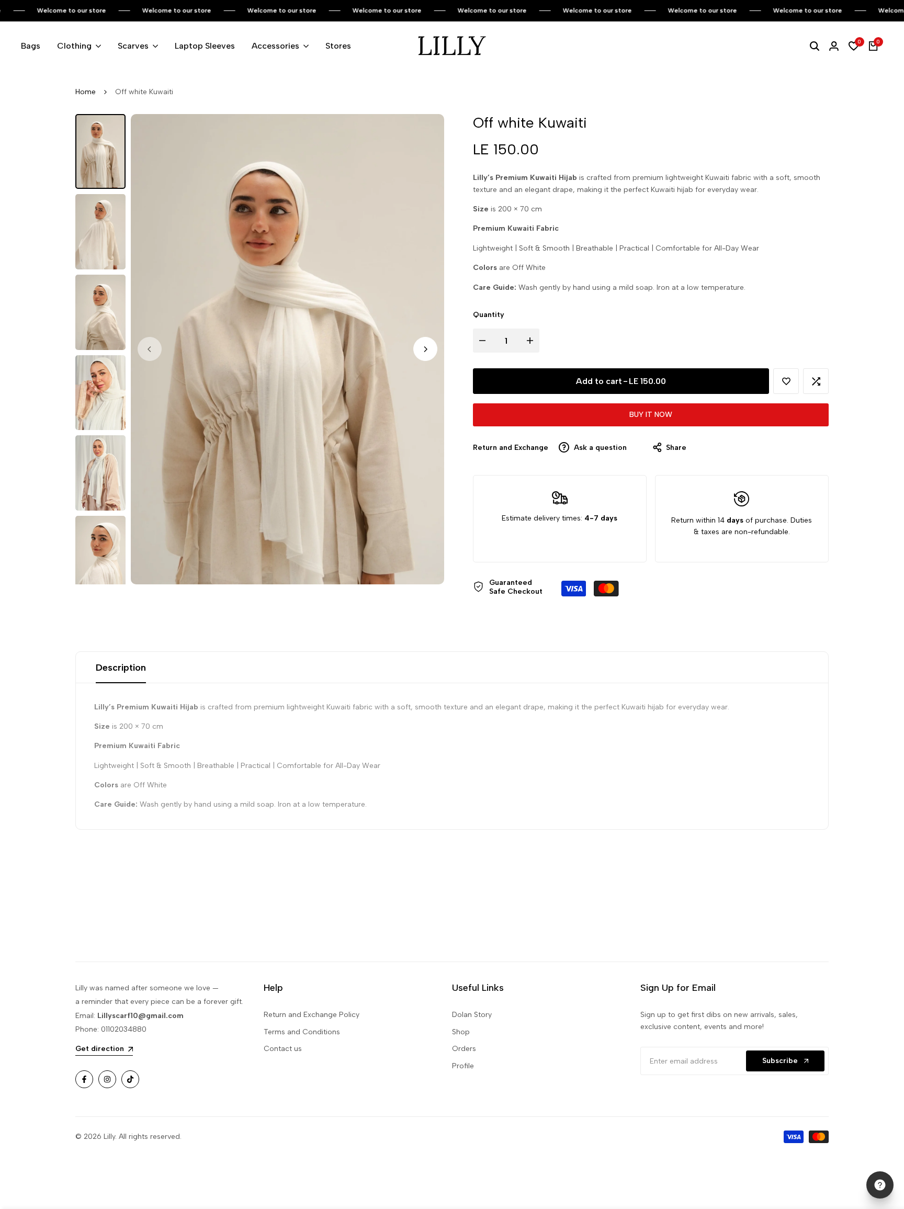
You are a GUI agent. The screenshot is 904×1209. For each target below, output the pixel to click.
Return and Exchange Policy (311, 1014)
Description (121, 667)
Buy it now (650, 414)
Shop (461, 1031)
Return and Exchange (510, 447)
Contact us (283, 1048)
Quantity (488, 314)
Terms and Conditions (302, 1031)
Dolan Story (472, 1014)
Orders (464, 1048)
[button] (786, 381)
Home (85, 91)
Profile (463, 1065)
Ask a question (599, 447)
